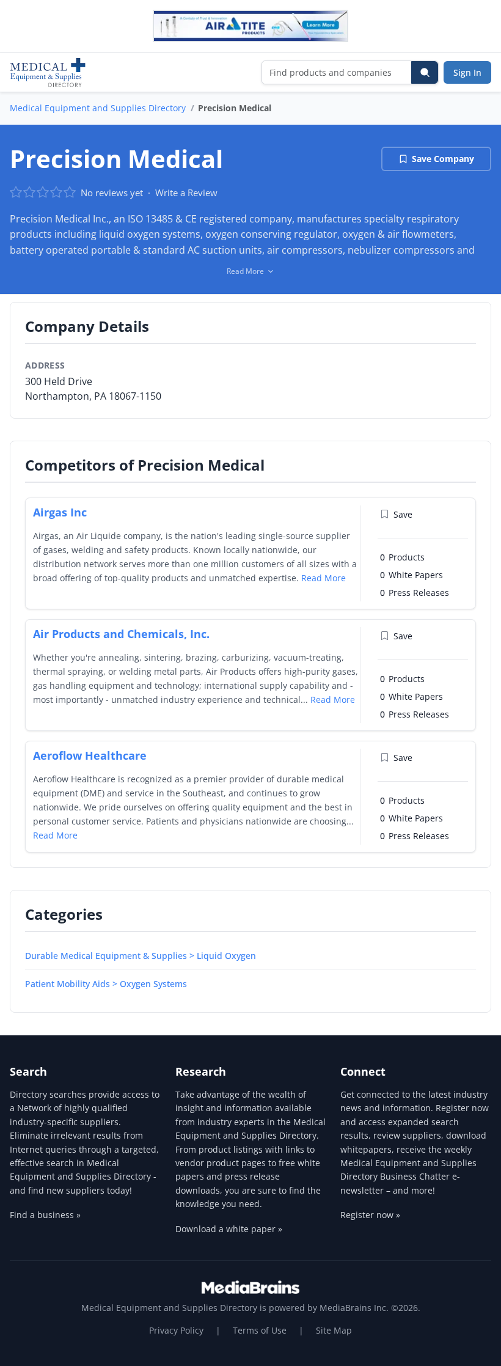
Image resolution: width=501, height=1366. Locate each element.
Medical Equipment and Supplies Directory (98, 108)
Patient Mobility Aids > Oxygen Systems (106, 984)
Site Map (334, 1330)
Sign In (467, 72)
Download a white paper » (228, 1229)
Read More (323, 578)
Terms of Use (260, 1330)
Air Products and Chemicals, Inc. (121, 633)
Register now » (370, 1215)
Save (402, 514)
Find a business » (45, 1215)
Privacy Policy (176, 1330)
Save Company (443, 158)
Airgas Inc (60, 512)
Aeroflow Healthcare (90, 755)
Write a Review (186, 192)
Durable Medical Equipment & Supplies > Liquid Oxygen (140, 955)
